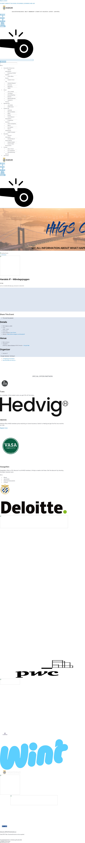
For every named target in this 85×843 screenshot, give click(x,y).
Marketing (10, 86)
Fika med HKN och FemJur (9, 360)
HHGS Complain (11, 132)
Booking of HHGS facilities (10, 73)
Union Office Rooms (9, 77)
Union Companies (12, 123)
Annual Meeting (11, 95)
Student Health (11, 142)
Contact (6, 482)
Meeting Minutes (12, 98)
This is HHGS (11, 91)
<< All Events (3, 254)
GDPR (9, 88)
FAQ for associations (8, 70)
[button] (36, 65)
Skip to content (3, 0)
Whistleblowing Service (10, 153)
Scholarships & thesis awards (10, 139)
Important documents (9, 480)
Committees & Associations (9, 117)
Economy (10, 85)
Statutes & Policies (8, 101)
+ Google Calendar (4, 356)
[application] (24, 11)
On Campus (10, 127)
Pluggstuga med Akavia (8, 358)
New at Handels (11, 111)
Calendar (10, 110)
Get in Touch (11, 148)
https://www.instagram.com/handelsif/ (16, 334)
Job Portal (57, 11)
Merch (9, 125)
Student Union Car (9, 80)
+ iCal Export (12, 356)
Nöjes (9, 113)
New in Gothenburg (8, 129)
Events (9, 115)
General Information (8, 136)
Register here (4, 428)
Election (9, 96)
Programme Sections (9, 121)
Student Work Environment (9, 144)
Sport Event (13, 332)
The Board (10, 93)
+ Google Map (26, 345)
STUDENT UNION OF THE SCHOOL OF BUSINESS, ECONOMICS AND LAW (17, 3)
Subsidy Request (12, 83)
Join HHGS (10, 105)
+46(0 (1, 813)
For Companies (11, 150)
